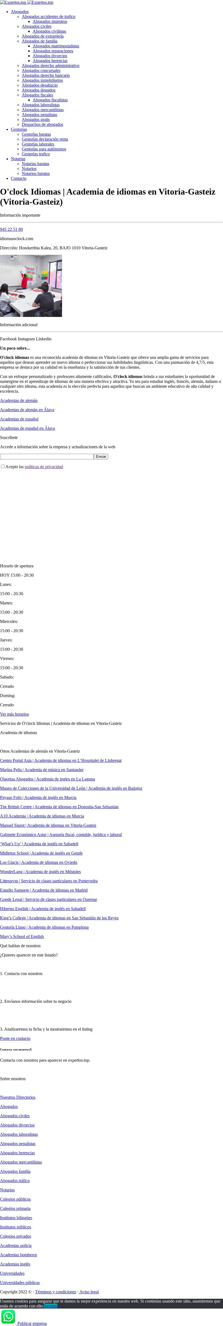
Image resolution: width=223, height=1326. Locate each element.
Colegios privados (15, 1236)
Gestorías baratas (36, 134)
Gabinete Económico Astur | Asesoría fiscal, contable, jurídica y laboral (61, 834)
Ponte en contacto (15, 1038)
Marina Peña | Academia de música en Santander (41, 769)
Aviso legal (89, 1291)
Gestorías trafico (36, 154)
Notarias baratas (35, 163)
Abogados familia (15, 1171)
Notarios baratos (36, 173)
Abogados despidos (38, 90)
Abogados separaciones (53, 51)
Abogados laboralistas (41, 104)
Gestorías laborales (38, 144)
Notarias (18, 158)
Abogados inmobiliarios (42, 80)
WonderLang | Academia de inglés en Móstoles (40, 871)
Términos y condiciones (55, 1291)
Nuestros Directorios (17, 1097)
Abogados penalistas (39, 114)
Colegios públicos (15, 1199)
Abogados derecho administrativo (50, 65)
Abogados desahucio (40, 85)
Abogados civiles (36, 26)
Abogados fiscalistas (50, 100)
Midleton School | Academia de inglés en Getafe (41, 853)
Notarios (29, 168)
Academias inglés (15, 1264)
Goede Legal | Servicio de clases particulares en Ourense (48, 899)
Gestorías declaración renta (45, 139)
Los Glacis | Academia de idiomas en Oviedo (38, 862)
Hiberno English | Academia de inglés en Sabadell (43, 908)
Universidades (12, 1273)
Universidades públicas (20, 1282)
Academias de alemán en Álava (27, 409)
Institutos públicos (15, 1227)
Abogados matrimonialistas (56, 46)
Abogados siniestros (50, 21)
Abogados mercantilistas (43, 109)
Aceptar (50, 1306)
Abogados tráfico (15, 1180)
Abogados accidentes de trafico (48, 16)
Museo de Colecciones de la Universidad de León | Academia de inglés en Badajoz (71, 788)
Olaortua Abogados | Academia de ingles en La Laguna (47, 779)
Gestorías (19, 129)
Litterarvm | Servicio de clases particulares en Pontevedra (49, 881)
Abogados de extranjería (43, 36)
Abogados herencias (50, 60)
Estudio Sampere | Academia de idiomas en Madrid (44, 890)
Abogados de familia (39, 41)
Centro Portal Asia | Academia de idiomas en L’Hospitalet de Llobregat (61, 760)
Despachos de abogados (42, 124)
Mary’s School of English (22, 936)
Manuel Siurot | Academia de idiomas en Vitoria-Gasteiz (48, 825)
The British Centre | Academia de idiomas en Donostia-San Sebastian (59, 806)
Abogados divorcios (50, 55)
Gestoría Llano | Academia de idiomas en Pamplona (44, 927)
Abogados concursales (41, 70)
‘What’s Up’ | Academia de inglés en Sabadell (39, 843)
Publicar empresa (32, 1323)
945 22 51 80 (11, 229)
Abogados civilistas (49, 31)
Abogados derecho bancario (46, 75)
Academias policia (16, 1245)
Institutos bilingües (16, 1217)
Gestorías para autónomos (44, 149)
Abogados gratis (36, 119)
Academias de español (19, 419)
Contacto (18, 178)
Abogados (20, 11)
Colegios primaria (15, 1208)
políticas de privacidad (44, 466)
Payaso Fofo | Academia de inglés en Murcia (38, 797)
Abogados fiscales (37, 95)
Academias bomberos (18, 1254)
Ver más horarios (14, 714)
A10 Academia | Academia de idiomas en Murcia (42, 816)
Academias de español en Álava (27, 428)
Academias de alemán (19, 400)
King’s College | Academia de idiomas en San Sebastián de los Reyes (59, 918)
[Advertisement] (111, 512)
